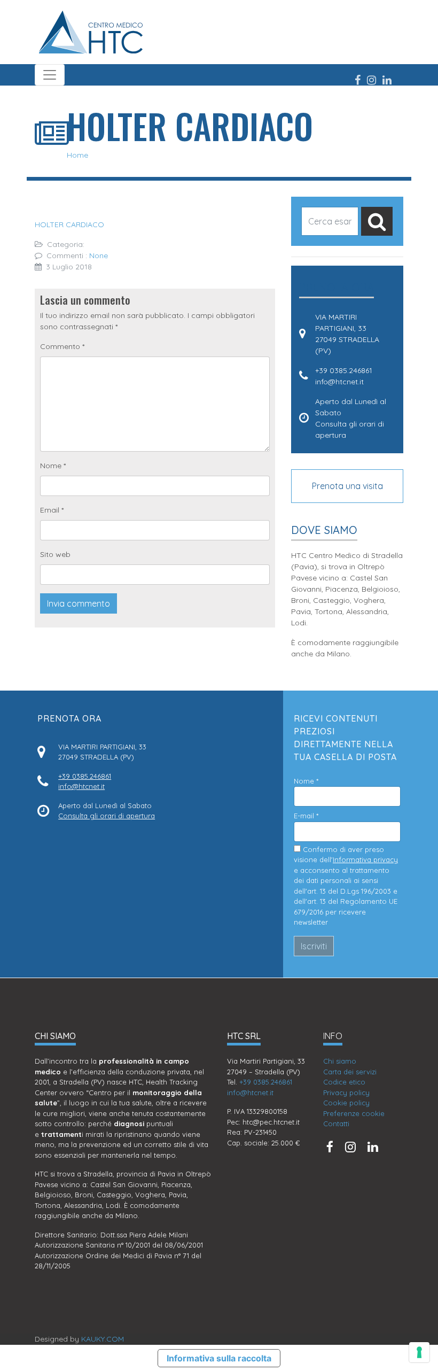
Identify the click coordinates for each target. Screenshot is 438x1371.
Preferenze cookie (354, 1113)
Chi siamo (339, 1061)
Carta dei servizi (350, 1071)
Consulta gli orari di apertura (106, 815)
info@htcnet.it (339, 381)
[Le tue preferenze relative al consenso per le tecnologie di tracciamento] (419, 1352)
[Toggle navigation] (50, 75)
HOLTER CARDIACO (69, 224)
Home (77, 155)
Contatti (336, 1123)
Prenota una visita (347, 486)
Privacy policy (346, 1092)
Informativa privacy (365, 859)
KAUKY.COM (102, 1339)
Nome (53, 465)
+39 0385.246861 (343, 370)
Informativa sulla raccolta (219, 1358)
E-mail (306, 815)
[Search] (377, 221)
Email (52, 510)
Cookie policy (346, 1102)
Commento (62, 346)
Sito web (55, 554)
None (98, 255)
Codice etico (344, 1082)
